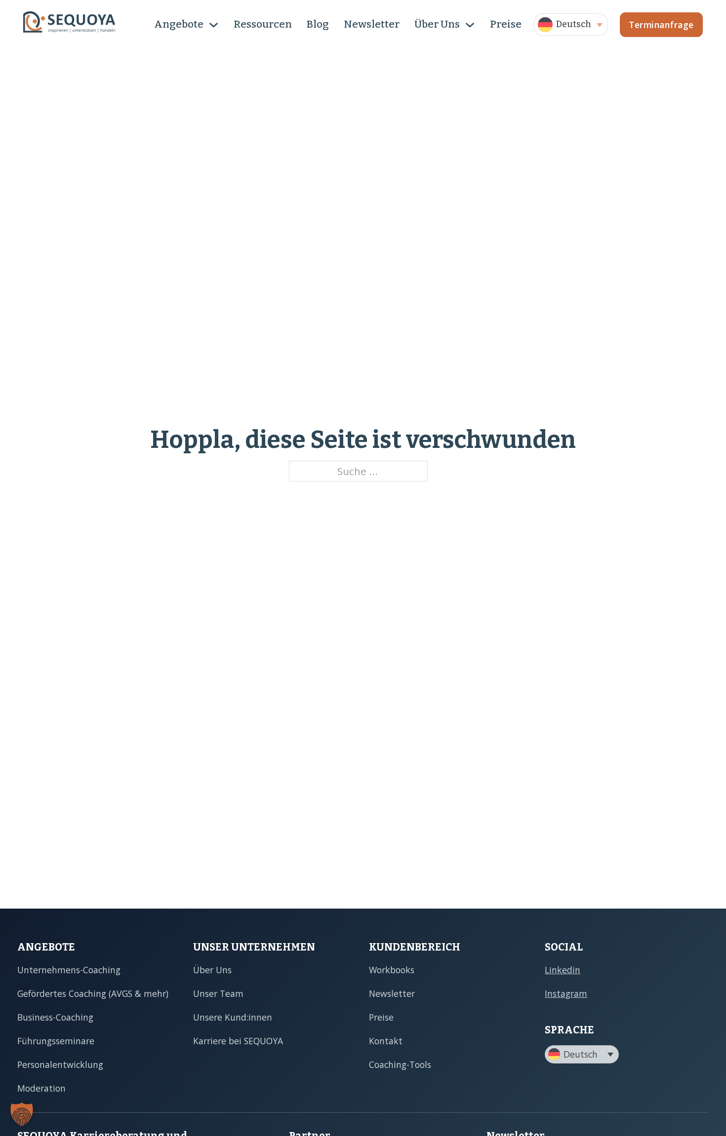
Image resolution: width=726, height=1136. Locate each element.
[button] (571, 24)
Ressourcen (263, 24)
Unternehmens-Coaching (69, 970)
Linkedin (562, 970)
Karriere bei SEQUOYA (238, 1041)
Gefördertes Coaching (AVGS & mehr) (92, 993)
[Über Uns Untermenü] (470, 25)
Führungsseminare (55, 1041)
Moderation (41, 1088)
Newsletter (372, 24)
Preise (506, 24)
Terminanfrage (661, 25)
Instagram (566, 993)
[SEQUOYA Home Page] (69, 24)
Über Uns (437, 24)
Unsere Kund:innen (232, 1017)
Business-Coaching (55, 1017)
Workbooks (391, 970)
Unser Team (218, 993)
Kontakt (386, 1041)
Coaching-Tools (400, 1064)
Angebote (178, 24)
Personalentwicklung (60, 1064)
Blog (318, 24)
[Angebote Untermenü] (213, 25)
